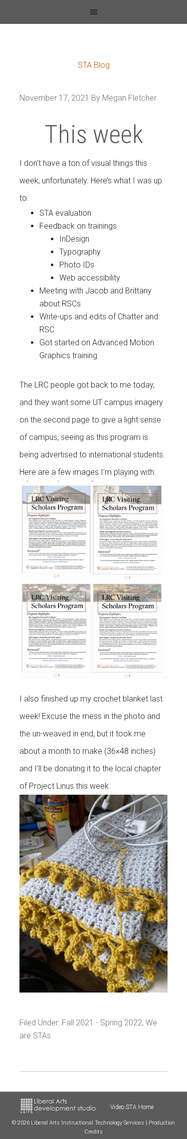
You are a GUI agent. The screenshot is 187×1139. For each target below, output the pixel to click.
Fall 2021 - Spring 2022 (102, 1022)
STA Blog (94, 65)
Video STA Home (132, 1107)
